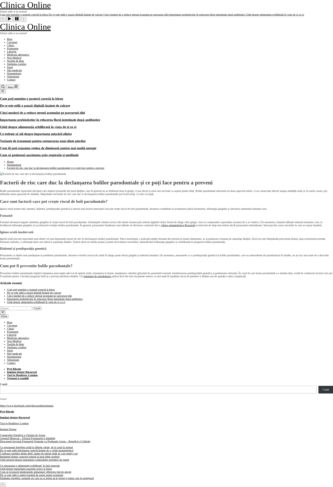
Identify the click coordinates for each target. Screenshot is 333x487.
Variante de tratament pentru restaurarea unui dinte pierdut (43, 141)
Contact (11, 79)
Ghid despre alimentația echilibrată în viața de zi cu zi (38, 127)
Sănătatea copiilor (16, 64)
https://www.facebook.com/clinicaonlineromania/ (27, 405)
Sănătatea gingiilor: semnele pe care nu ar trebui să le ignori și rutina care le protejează (47, 478)
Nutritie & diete (15, 61)
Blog (9, 39)
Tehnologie (13, 76)
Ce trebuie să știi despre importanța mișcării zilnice (36, 134)
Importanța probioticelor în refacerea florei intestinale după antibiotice (50, 120)
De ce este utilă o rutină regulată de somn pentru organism (31, 475)
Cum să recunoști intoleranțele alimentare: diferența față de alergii (35, 472)
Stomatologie (14, 73)
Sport (10, 67)
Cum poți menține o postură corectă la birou (31, 98)
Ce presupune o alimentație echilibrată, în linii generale (30, 465)
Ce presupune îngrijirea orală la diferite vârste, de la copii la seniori (36, 447)
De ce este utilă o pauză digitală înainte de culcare (35, 105)
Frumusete (12, 48)
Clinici (10, 45)
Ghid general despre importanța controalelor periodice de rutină (34, 459)
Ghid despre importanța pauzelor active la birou (26, 468)
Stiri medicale (14, 70)
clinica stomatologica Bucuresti (178, 225)
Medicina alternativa (18, 54)
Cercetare (12, 42)
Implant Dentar (8, 429)
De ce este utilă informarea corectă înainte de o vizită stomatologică (36, 450)
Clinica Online (25, 5)
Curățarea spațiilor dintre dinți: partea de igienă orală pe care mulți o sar (39, 453)
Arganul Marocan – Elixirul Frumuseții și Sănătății (27, 438)
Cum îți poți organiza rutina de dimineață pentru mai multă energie (48, 148)
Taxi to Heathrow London (14, 423)
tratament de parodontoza (97, 276)
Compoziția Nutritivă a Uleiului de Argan (22, 435)
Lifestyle (11, 51)
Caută (3, 384)
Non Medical (14, 57)
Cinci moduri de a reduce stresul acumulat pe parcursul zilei (42, 113)
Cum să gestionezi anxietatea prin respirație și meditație (39, 155)
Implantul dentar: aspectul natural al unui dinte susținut (29, 456)
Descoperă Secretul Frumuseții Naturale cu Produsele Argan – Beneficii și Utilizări (45, 441)
